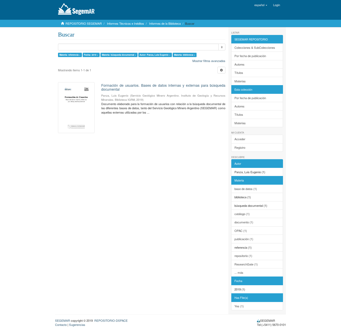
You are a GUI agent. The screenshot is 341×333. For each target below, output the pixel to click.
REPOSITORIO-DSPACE (111, 320)
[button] (260, 5)
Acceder (239, 139)
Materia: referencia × (70, 54)
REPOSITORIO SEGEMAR (84, 23)
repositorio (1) (243, 256)
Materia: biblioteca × (184, 54)
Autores (239, 64)
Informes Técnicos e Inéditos (125, 23)
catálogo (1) (242, 214)
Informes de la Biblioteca (165, 23)
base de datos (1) (245, 189)
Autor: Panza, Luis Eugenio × (155, 54)
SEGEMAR (62, 320)
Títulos (238, 73)
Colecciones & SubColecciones (254, 47)
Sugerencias (77, 325)
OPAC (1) (240, 231)
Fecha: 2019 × (91, 54)
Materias (240, 81)
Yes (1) (239, 306)
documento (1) (243, 222)
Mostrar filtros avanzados (208, 61)
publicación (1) (243, 239)
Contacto (61, 325)
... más (238, 272)
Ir (222, 47)
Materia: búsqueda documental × (119, 54)
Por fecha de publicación (250, 56)
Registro (239, 147)
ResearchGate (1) (246, 264)
